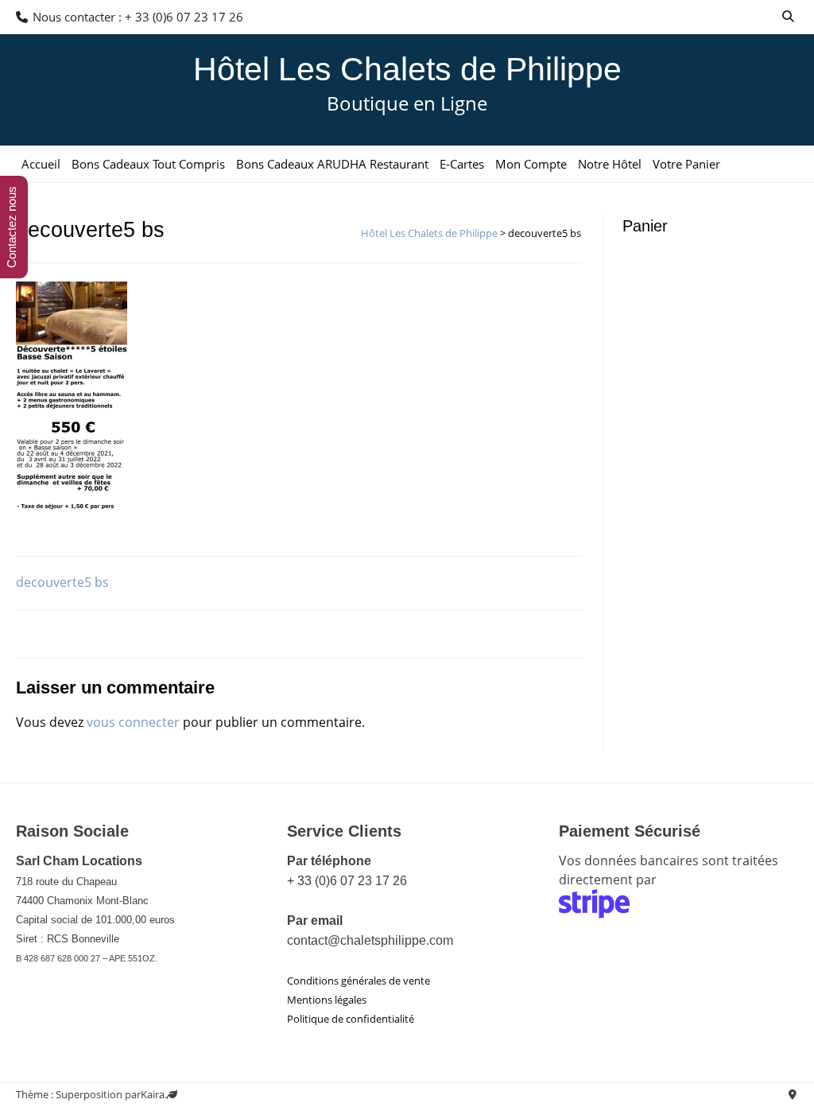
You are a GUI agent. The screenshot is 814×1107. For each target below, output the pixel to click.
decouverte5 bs (62, 582)
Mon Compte (531, 164)
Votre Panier (686, 164)
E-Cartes (462, 164)
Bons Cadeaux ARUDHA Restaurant (332, 164)
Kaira (153, 1094)
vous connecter (133, 722)
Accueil (40, 164)
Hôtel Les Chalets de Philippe (407, 69)
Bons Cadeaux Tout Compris (148, 164)
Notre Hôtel (610, 164)
